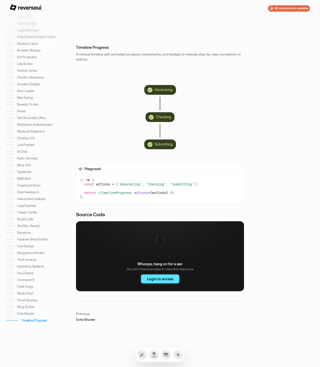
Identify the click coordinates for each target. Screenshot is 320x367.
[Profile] (154, 355)
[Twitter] (166, 355)
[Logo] (25, 8)
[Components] (142, 355)
